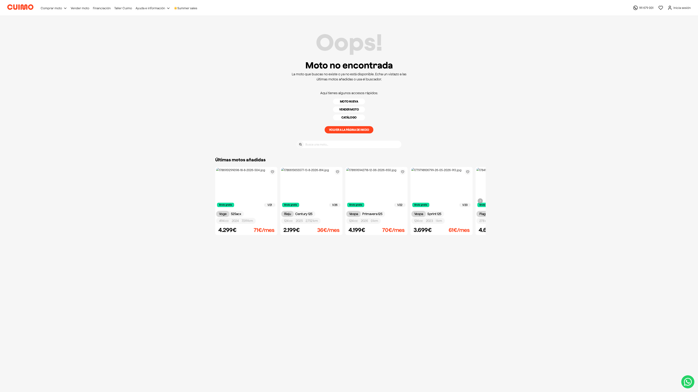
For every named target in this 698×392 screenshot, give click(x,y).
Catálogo (348, 117)
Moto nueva (349, 101)
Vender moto (349, 109)
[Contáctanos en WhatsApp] (687, 381)
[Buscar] (300, 144)
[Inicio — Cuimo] (20, 7)
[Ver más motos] (480, 200)
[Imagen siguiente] (274, 205)
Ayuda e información (150, 8)
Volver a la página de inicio (349, 129)
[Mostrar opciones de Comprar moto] (65, 8)
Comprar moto (51, 8)
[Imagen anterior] (265, 205)
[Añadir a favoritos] (272, 172)
